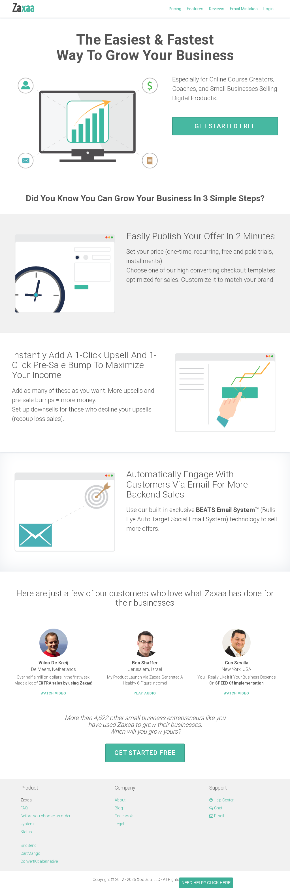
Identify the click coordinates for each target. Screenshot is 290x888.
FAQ (24, 808)
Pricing (175, 8)
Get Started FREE (225, 126)
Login (268, 8)
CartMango (30, 853)
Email (218, 816)
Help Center (223, 800)
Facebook (124, 816)
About (120, 800)
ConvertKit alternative (39, 861)
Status (26, 832)
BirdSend (28, 845)
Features (195, 8)
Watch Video (53, 693)
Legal (119, 824)
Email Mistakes (244, 8)
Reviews (216, 8)
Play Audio (145, 693)
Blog (119, 808)
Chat (217, 808)
